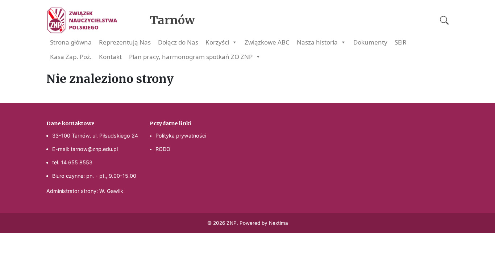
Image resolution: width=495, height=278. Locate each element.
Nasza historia (317, 42)
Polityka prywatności (180, 135)
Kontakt (110, 56)
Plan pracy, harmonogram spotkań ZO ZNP (191, 56)
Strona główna (71, 42)
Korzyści (217, 42)
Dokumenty (370, 42)
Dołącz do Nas (178, 42)
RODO (162, 149)
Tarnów (172, 20)
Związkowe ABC (267, 42)
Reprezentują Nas (125, 42)
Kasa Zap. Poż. (71, 56)
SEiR (401, 42)
